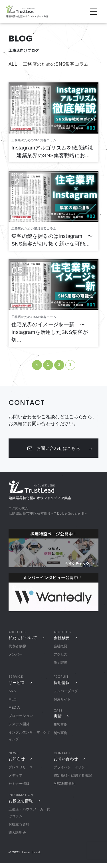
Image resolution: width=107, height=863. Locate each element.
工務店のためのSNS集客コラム (56, 64)
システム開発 (19, 724)
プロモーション (21, 716)
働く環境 (61, 663)
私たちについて (23, 637)
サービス (17, 682)
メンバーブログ (66, 691)
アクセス (61, 654)
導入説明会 (17, 833)
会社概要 (62, 637)
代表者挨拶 (17, 646)
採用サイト (62, 699)
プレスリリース (21, 767)
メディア (16, 775)
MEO (13, 699)
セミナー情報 (19, 784)
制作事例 (61, 733)
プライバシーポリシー (71, 767)
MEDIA (14, 708)
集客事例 (61, 725)
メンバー (16, 654)
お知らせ (17, 758)
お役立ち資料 (19, 824)
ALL (13, 64)
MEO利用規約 (65, 784)
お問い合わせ (66, 758)
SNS (12, 691)
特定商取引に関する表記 (73, 775)
